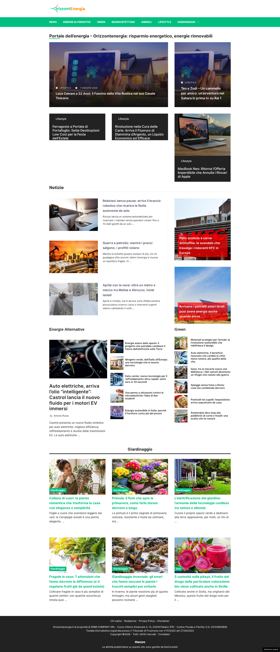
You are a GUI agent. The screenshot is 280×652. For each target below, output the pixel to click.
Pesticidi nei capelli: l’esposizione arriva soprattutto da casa (210, 401)
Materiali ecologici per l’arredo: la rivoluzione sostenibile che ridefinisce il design (210, 342)
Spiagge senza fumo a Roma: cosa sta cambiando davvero (208, 386)
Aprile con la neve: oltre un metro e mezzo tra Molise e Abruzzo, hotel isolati (129, 290)
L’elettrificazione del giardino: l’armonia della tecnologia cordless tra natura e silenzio (202, 503)
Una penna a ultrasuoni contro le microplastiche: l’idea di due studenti (144, 395)
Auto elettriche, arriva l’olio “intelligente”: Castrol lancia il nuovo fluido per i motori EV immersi (74, 397)
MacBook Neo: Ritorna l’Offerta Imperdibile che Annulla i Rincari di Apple (202, 172)
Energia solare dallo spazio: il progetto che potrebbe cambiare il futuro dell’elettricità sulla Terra (145, 346)
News (53, 22)
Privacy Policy (147, 620)
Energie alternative (77, 22)
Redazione (130, 620)
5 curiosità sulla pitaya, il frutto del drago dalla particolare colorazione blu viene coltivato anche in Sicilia (202, 581)
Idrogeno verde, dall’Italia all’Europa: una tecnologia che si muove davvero (146, 362)
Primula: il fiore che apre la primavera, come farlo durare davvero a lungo (135, 503)
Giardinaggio (186, 22)
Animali (146, 22)
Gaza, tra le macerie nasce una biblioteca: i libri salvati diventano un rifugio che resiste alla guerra (210, 371)
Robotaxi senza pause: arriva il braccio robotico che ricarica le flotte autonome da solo (132, 206)
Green (101, 22)
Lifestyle (164, 22)
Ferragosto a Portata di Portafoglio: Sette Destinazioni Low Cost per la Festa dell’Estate (75, 132)
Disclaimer (163, 620)
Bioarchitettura (123, 22)
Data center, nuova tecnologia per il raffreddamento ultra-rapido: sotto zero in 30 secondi (146, 379)
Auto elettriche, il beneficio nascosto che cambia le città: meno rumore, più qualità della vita (208, 357)
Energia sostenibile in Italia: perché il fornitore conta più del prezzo (145, 412)
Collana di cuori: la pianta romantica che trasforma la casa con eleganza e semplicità (74, 503)
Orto (178, 568)
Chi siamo (116, 620)
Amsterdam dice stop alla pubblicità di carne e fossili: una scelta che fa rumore (209, 415)
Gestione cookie (271, 649)
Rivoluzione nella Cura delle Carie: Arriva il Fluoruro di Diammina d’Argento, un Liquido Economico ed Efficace (139, 132)
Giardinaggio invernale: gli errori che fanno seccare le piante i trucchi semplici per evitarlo (137, 581)
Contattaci (164, 634)
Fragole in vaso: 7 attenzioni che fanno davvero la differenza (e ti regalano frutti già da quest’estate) (76, 581)
